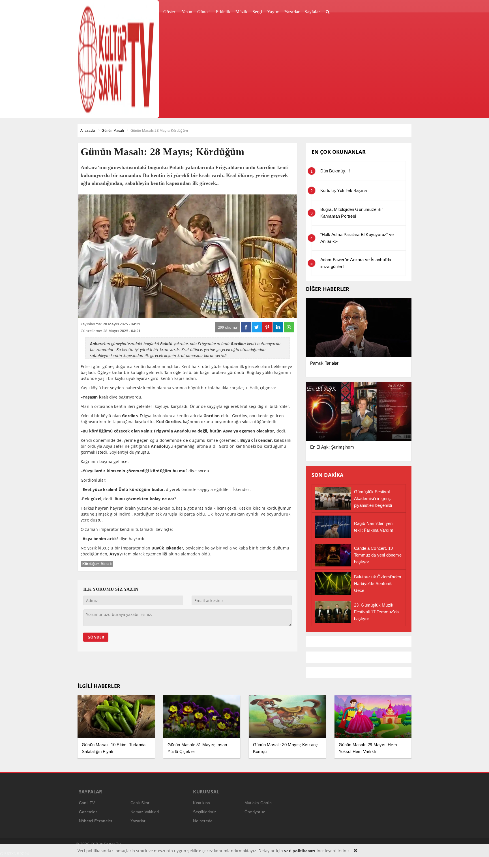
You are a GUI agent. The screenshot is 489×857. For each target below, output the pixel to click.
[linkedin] (278, 327)
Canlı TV (87, 802)
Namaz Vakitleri (144, 812)
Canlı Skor (140, 802)
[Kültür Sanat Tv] (116, 59)
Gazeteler (88, 812)
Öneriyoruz (254, 812)
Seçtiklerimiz (204, 812)
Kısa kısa (201, 802)
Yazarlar (138, 821)
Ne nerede (203, 821)
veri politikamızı (299, 851)
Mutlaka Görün (258, 802)
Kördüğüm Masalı (96, 564)
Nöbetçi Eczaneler (95, 821)
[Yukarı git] (478, 846)
